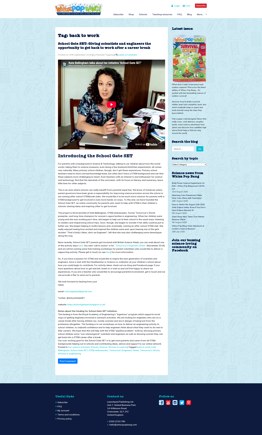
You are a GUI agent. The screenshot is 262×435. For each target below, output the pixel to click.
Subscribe (201, 5)
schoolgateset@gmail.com (78, 291)
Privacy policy (64, 418)
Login (176, 5)
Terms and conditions (68, 414)
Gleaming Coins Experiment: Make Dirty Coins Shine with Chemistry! (187, 196)
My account (63, 410)
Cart (187, 5)
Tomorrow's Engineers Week (124, 350)
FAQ (179, 14)
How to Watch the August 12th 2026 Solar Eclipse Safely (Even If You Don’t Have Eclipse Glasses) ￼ (188, 207)
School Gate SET (78, 350)
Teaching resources (162, 14)
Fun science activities (79, 347)
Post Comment (68, 361)
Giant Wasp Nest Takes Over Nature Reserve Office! (188, 218)
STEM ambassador (98, 350)
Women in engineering (69, 353)
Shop (131, 14)
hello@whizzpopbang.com (123, 424)
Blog (189, 14)
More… (200, 14)
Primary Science (99, 347)
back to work (143, 347)
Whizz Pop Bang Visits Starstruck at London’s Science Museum (188, 227)
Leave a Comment (127, 54)
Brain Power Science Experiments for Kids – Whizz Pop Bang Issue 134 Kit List (188, 186)
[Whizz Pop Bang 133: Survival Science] (189, 58)
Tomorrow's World (149, 350)
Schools (143, 14)
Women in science (117, 347)
